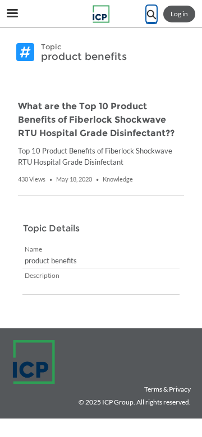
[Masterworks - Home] (101, 14)
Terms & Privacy (167, 389)
